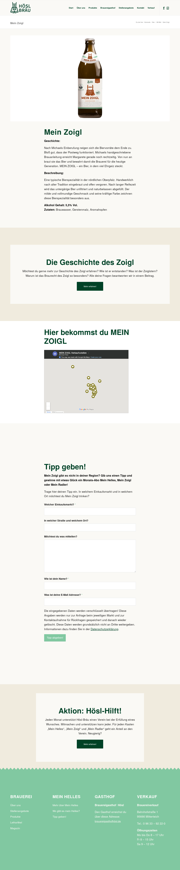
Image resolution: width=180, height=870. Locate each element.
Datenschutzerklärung (104, 629)
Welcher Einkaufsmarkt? (60, 504)
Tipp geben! (59, 816)
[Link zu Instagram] (168, 8)
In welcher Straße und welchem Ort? (66, 520)
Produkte (15, 816)
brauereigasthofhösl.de (108, 821)
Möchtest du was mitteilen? (60, 536)
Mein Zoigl (16, 23)
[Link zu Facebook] (164, 8)
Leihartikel (16, 822)
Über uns (15, 805)
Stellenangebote (19, 811)
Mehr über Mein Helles (65, 805)
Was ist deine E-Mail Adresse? (63, 595)
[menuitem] (71, 7)
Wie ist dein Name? (56, 578)
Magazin (15, 828)
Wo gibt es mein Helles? (66, 811)
